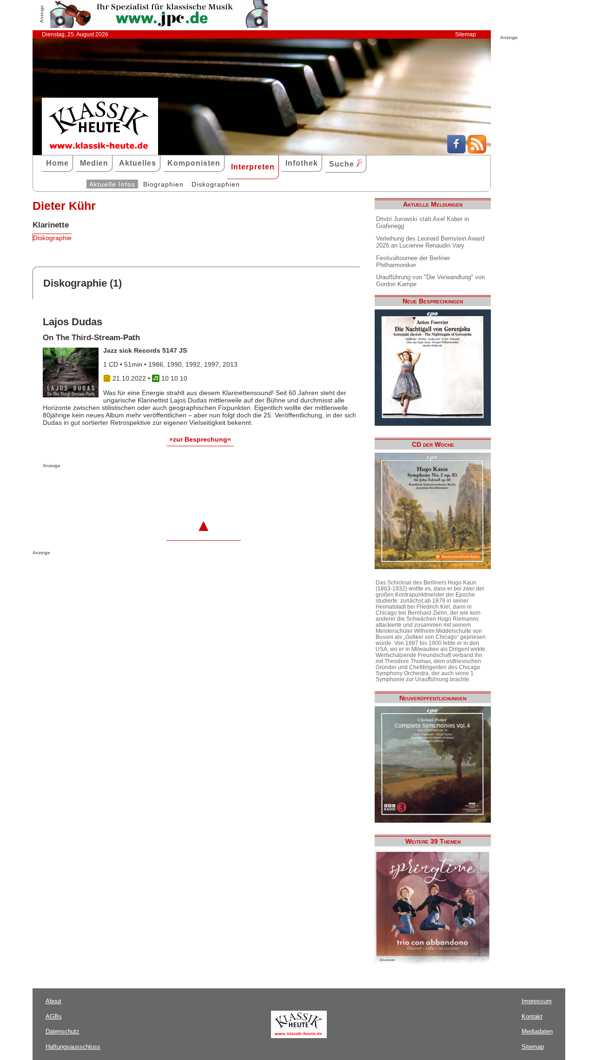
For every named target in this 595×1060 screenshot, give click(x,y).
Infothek (301, 163)
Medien (94, 163)
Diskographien (216, 184)
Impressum (537, 1001)
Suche (343, 164)
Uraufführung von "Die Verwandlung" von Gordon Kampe (430, 281)
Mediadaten (537, 1031)
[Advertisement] (151, 487)
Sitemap (465, 34)
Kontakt (532, 1016)
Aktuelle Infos (112, 184)
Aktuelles (137, 163)
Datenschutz (62, 1031)
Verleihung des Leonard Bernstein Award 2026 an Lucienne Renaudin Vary (430, 242)
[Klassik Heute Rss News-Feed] (477, 151)
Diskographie (52, 238)
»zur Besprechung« (200, 439)
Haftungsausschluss (73, 1046)
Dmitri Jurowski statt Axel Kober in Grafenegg (422, 222)
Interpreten (253, 167)
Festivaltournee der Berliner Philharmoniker (413, 261)
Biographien (163, 184)
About (53, 1001)
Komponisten (193, 163)
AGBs (54, 1016)
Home (57, 163)
